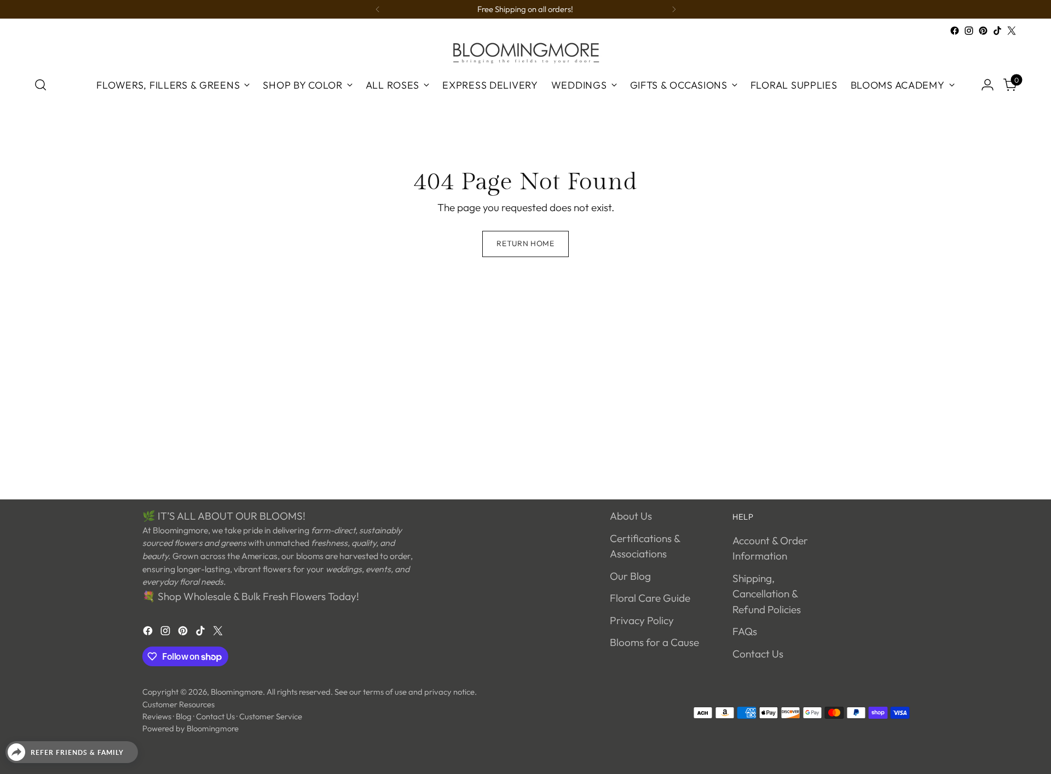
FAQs (744, 631)
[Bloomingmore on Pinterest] (983, 31)
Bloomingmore (237, 691)
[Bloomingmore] (525, 52)
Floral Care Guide (650, 597)
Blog (184, 716)
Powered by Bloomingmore (190, 728)
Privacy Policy (642, 620)
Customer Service (270, 716)
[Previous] (378, 9)
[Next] (674, 9)
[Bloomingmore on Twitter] (1012, 31)
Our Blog (630, 576)
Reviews (156, 716)
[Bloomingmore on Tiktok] (997, 31)
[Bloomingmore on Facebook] (955, 31)
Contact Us (757, 653)
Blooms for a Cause (654, 642)
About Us (631, 515)
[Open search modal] (40, 85)
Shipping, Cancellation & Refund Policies (766, 594)
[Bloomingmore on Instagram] (969, 31)
